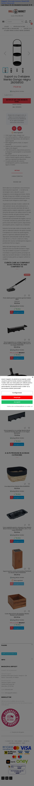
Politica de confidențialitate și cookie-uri (20, 406)
